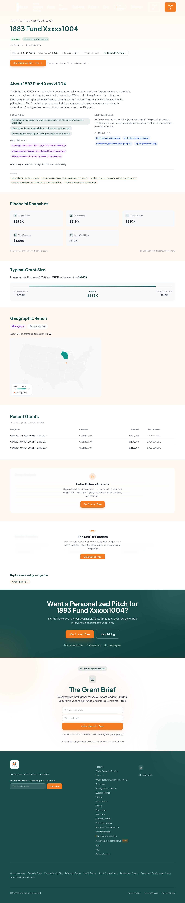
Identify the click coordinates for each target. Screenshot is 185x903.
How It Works (102, 801)
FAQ (98, 850)
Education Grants (73, 873)
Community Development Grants (156, 873)
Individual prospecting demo (111, 840)
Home (13, 21)
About (106, 7)
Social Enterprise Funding (37, 7)
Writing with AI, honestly (106, 788)
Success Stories (103, 792)
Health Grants (90, 873)
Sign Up (170, 7)
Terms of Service (151, 893)
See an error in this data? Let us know (159, 251)
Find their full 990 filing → (115, 53)
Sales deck (100, 814)
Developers (78, 7)
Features (23, 7)
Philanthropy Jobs (104, 823)
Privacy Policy (116, 734)
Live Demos (120, 7)
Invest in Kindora (103, 831)
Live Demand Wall (103, 818)
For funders (101, 784)
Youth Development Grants (22, 877)
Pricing (51, 7)
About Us (100, 775)
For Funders (63, 7)
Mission (99, 797)
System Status (168, 893)
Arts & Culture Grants (108, 873)
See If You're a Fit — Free (26, 62)
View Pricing (108, 634)
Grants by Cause (17, 873)
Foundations (24, 21)
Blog (98, 845)
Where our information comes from (111, 780)
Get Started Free (93, 504)
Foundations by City (53, 873)
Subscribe (54, 786)
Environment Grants (129, 873)
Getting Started (103, 854)
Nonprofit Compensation (107, 827)
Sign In (154, 7)
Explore (92, 7)
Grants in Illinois (19, 582)
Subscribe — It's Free (92, 726)
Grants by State (35, 873)
